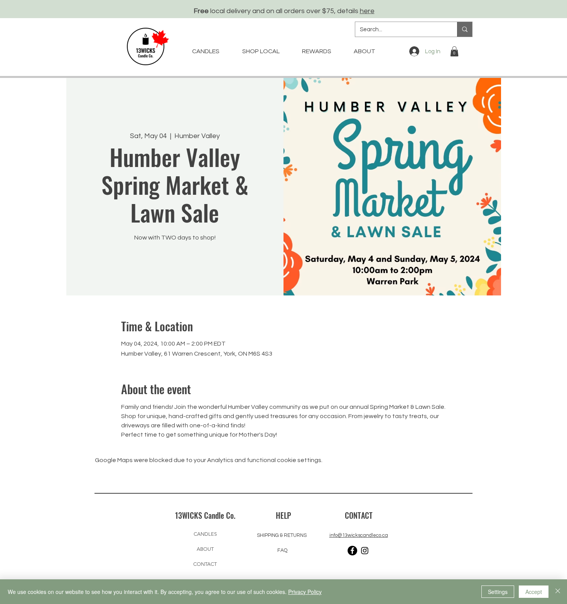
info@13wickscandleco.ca (358, 535)
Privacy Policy (305, 592)
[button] (454, 51)
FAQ (282, 550)
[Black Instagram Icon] (365, 550)
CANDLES (205, 534)
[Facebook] (352, 550)
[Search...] (464, 29)
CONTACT (205, 564)
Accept (533, 592)
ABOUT (205, 549)
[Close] (557, 591)
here (367, 11)
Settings (498, 592)
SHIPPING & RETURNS (282, 535)
